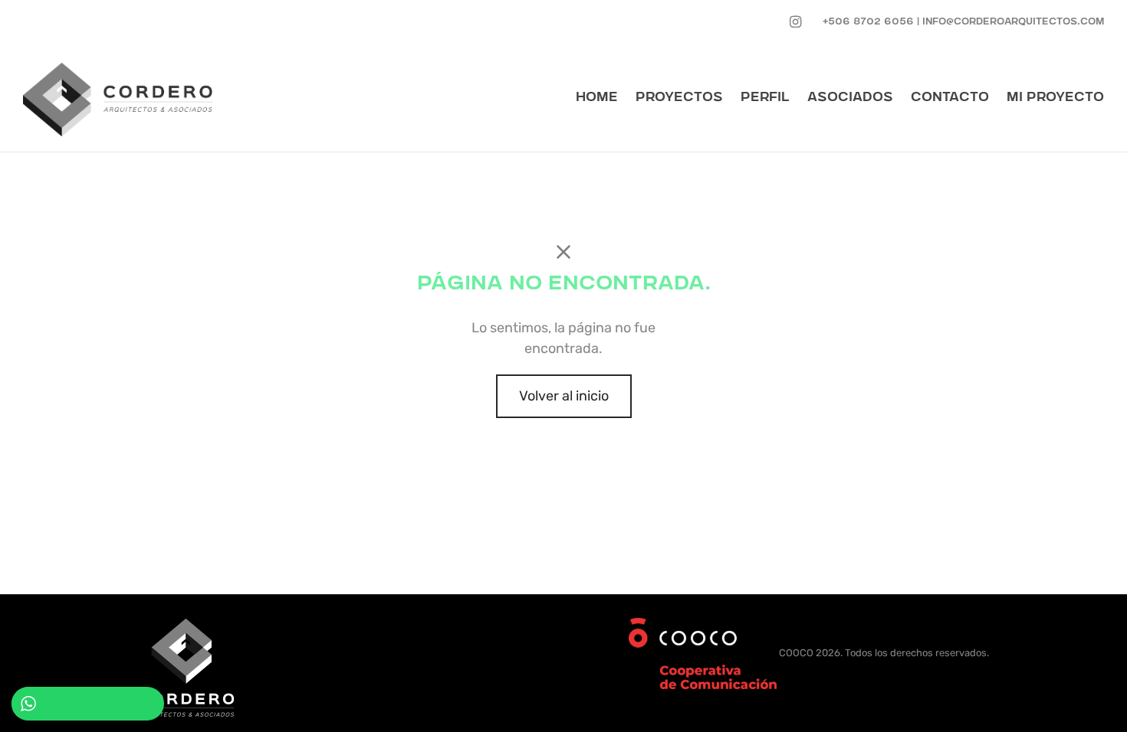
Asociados (850, 98)
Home (597, 98)
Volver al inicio (564, 395)
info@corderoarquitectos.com (1013, 22)
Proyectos (679, 98)
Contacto (950, 98)
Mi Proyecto (1055, 98)
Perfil (765, 98)
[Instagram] (795, 22)
